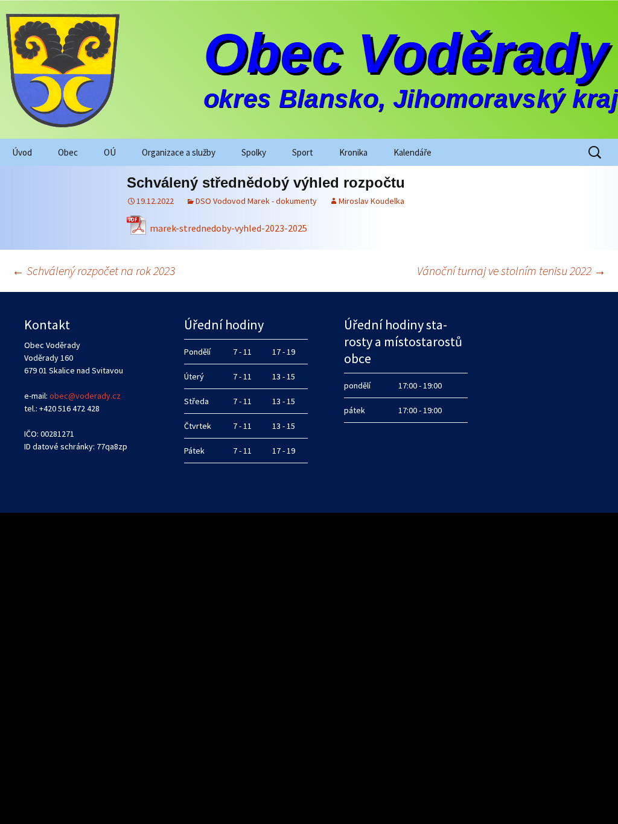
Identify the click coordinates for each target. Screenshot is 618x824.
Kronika (353, 152)
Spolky (253, 152)
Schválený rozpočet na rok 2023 (93, 270)
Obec (68, 152)
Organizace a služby (178, 152)
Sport (302, 152)
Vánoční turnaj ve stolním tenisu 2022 (511, 270)
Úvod (22, 152)
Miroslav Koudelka (371, 200)
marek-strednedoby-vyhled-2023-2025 (228, 228)
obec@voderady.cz (85, 395)
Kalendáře (412, 152)
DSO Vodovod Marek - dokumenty (256, 200)
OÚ (110, 152)
